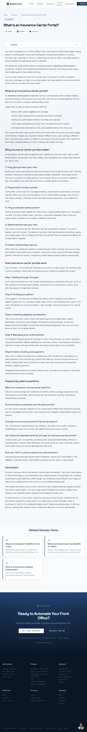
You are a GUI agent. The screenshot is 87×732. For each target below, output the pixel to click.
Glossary (15, 15)
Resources (70, 4)
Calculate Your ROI (57, 631)
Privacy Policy (22, 728)
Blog (4, 695)
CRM (32, 679)
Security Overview (38, 700)
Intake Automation (38, 681)
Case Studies (8, 700)
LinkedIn (22, 31)
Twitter (10, 31)
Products (40, 4)
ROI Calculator (8, 671)
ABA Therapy (63, 669)
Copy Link (35, 31)
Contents (43, 45)
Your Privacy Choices (36, 728)
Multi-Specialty (65, 677)
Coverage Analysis (10, 669)
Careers (62, 698)
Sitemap (66, 728)
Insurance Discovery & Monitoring (39, 675)
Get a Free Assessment (31, 631)
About (61, 695)
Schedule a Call (9, 674)
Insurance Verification (40, 669)
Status (33, 695)
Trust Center (36, 698)
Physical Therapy (65, 671)
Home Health (63, 680)
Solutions (50, 4)
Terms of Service (50, 728)
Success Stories (60, 4)
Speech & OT (63, 674)
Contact (62, 703)
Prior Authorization (38, 671)
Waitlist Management (38, 684)
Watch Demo (7, 677)
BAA (60, 728)
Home (31, 4)
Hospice (62, 682)
